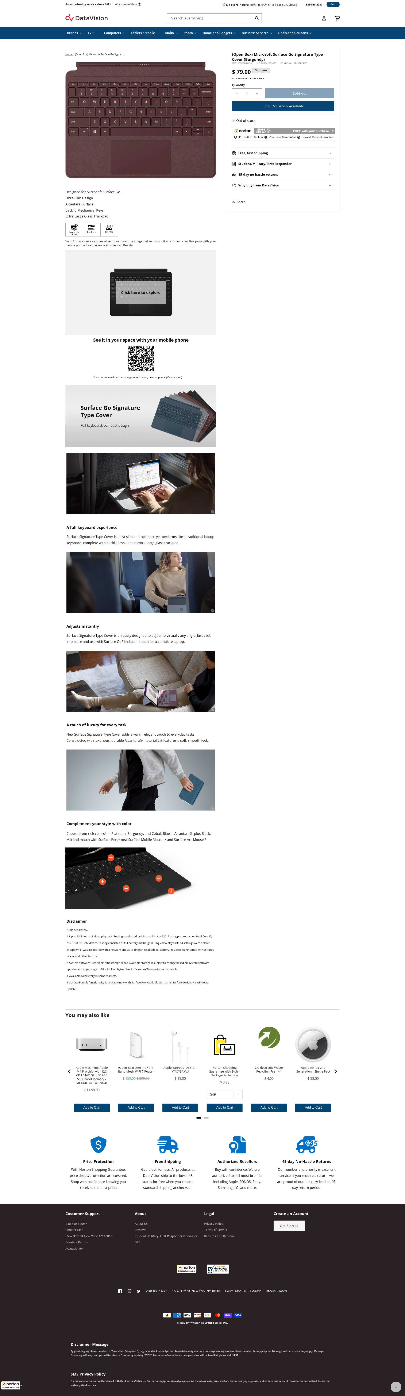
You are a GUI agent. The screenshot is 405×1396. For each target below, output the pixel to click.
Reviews (140, 1230)
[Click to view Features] (92, 229)
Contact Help (74, 1230)
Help (333, 4)
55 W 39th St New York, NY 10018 (88, 1236)
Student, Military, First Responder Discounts (166, 1236)
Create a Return (76, 1242)
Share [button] (241, 202)
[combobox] (214, 18)
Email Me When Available (283, 106)
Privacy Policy (213, 1224)
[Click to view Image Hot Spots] (74, 229)
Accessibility (74, 1249)
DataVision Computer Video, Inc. (207, 1322)
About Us (141, 1224)
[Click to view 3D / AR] (109, 229)
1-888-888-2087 (76, 1224)
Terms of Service (216, 1230)
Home (69, 54)
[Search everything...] (257, 18)
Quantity (238, 85)
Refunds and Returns (219, 1236)
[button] (11, 1385)
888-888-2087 (314, 4)
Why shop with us (126, 4)
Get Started (289, 1226)
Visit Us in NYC (156, 1291)
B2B (137, 1242)
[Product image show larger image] (140, 483)
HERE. (235, 1355)
